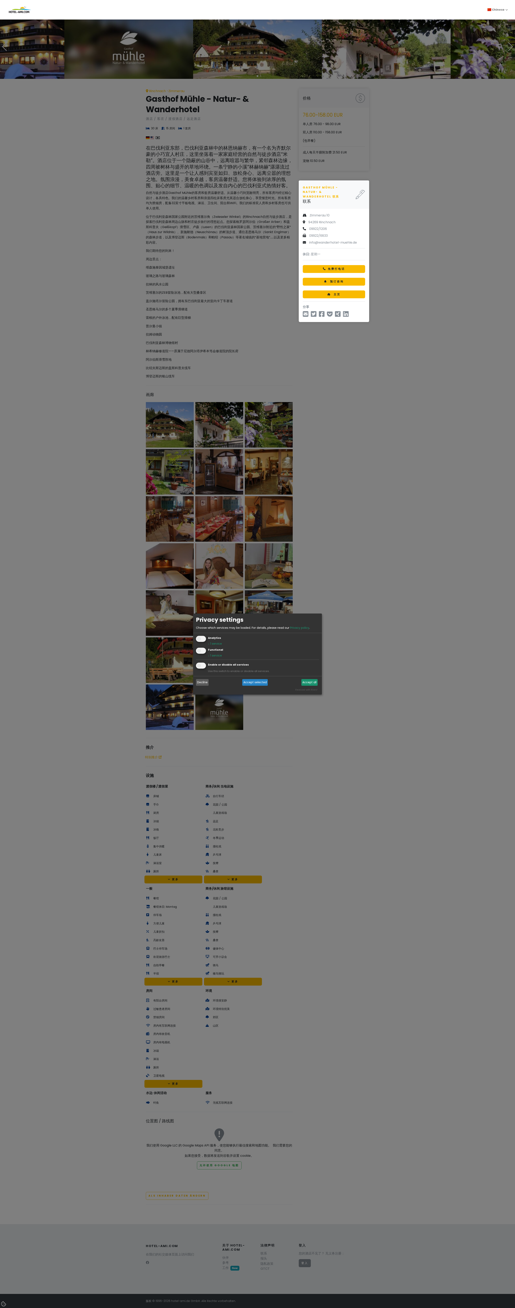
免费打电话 (336, 269)
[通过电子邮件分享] (305, 315)
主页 (337, 294)
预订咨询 (336, 281)
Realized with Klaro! (306, 689)
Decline (202, 682)
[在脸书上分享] (321, 315)
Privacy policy (299, 628)
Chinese (498, 10)
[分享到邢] (338, 315)
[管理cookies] (4, 1304)
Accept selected (255, 682)
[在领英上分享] (346, 315)
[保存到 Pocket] (330, 315)
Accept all (309, 682)
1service (215, 644)
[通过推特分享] (313, 315)
